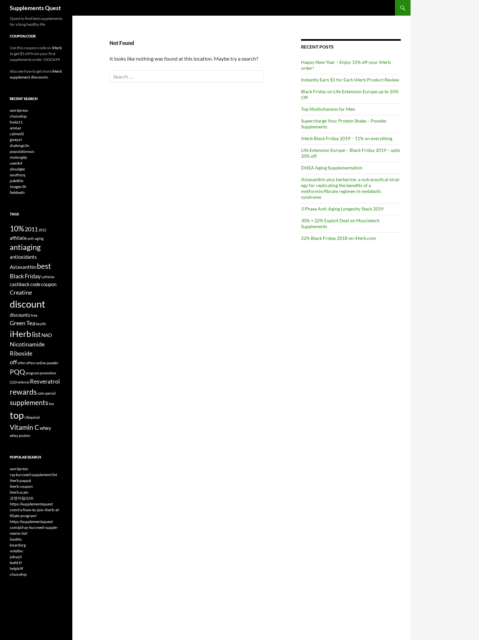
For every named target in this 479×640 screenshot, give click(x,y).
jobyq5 (16, 556)
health (41, 324)
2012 (42, 230)
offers (31, 363)
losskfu (16, 539)
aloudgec (17, 169)
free (34, 315)
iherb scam (19, 492)
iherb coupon (21, 486)
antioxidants (23, 257)
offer (21, 363)
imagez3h (18, 186)
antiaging (25, 247)
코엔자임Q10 (21, 498)
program (32, 373)
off (13, 362)
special (50, 393)
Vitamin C (24, 427)
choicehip (18, 116)
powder (52, 363)
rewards (23, 391)
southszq (17, 174)
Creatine (21, 292)
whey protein (20, 435)
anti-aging (35, 238)
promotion (48, 373)
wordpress (19, 110)
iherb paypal (20, 480)
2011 (31, 229)
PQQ (17, 372)
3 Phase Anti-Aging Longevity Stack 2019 (342, 208)
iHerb (20, 334)
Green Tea (22, 323)
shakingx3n (19, 145)
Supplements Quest (35, 7)
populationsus (22, 151)
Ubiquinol (32, 417)
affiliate (18, 238)
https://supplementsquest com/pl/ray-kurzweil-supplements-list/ (34, 527)
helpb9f (16, 568)
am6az (15, 127)
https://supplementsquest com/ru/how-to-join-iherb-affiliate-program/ (35, 510)
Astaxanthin (23, 267)
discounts (20, 315)
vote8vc (16, 550)
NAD (46, 335)
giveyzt (16, 139)
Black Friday (25, 276)
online (41, 363)
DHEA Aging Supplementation (331, 167)
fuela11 (16, 122)
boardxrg (18, 545)
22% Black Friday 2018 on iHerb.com (338, 238)
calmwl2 (17, 133)
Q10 (13, 382)
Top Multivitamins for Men (328, 109)
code (35, 284)
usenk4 (16, 163)
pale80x (16, 180)
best (44, 265)
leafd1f (16, 562)
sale (40, 393)
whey (45, 428)
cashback (20, 284)
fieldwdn (17, 192)
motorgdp (18, 157)
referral (23, 382)
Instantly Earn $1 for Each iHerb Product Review (350, 79)
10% (17, 228)
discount (27, 304)
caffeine (47, 277)
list (36, 334)
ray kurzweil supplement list (33, 474)
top (17, 415)
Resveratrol (45, 381)
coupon (48, 284)
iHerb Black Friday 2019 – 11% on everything (346, 138)
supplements (29, 402)
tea (51, 403)
